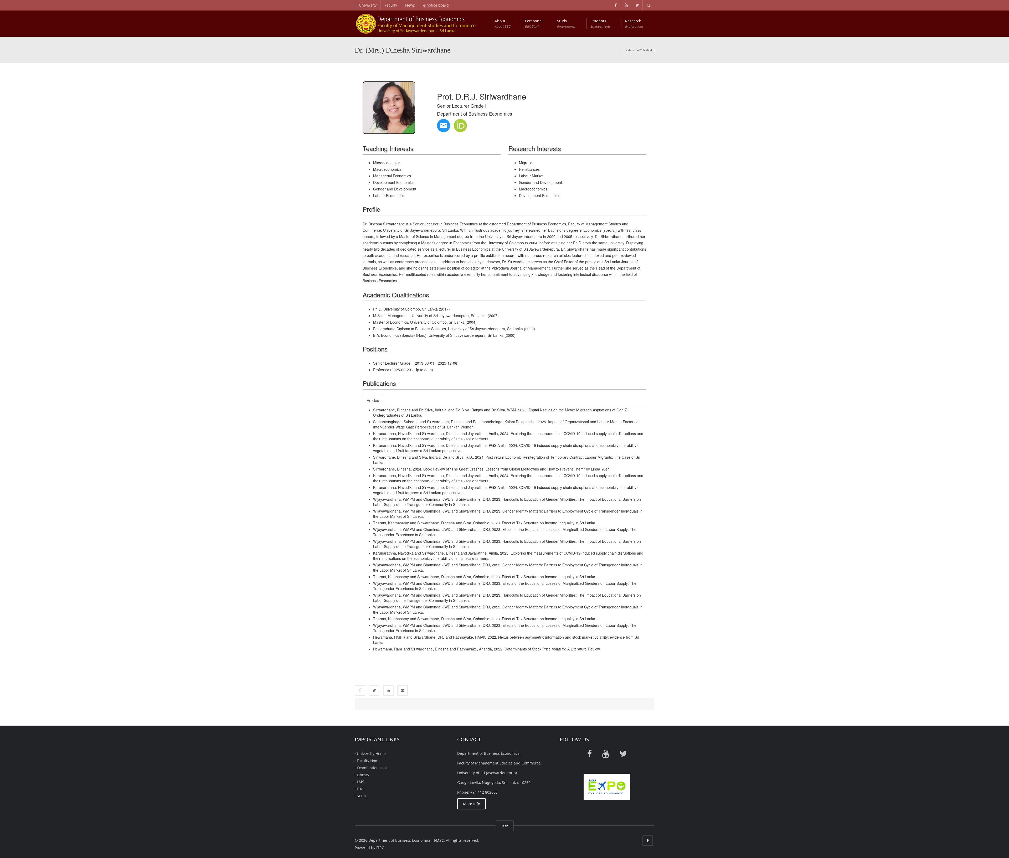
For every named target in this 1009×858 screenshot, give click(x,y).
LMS (360, 781)
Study (566, 23)
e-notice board (436, 5)
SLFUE (362, 795)
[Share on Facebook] (360, 690)
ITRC (361, 788)
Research (634, 23)
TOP (504, 825)
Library (363, 774)
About (503, 23)
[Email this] (402, 690)
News (410, 5)
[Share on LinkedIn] (388, 690)
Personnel (534, 23)
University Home (371, 753)
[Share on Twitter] (374, 690)
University (368, 5)
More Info (471, 803)
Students (600, 23)
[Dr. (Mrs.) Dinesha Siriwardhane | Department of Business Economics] (421, 23)
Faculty (391, 5)
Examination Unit (372, 767)
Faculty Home (368, 760)
